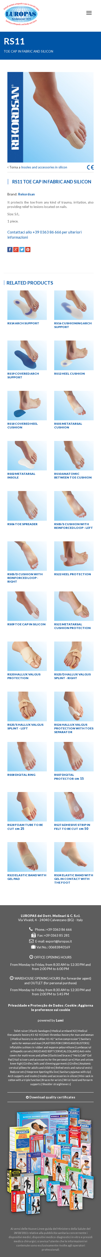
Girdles (73, 1063)
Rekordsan (26, 194)
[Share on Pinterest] (27, 249)
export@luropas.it (59, 941)
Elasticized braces (60, 1055)
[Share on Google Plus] (15, 249)
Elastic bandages (40, 1030)
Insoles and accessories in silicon (44, 167)
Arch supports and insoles (23, 1076)
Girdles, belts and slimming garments (46, 1063)
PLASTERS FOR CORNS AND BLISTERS (65, 1043)
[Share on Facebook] (10, 249)
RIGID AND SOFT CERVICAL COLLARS (56, 1051)
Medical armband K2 (63, 1030)
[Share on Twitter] (22, 249)
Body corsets (17, 1071)
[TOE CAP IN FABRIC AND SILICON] (50, 117)
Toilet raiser (21, 1030)
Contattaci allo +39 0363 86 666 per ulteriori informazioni (44, 234)
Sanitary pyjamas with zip (75, 1071)
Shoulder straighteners (56, 1084)
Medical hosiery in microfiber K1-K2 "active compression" (45, 1039)
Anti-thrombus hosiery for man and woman (69, 1034)
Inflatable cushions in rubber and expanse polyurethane (42, 1047)
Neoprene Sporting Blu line (42, 1071)
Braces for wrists (52, 1080)
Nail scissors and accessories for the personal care (43, 1059)
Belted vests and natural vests (73, 1067)
